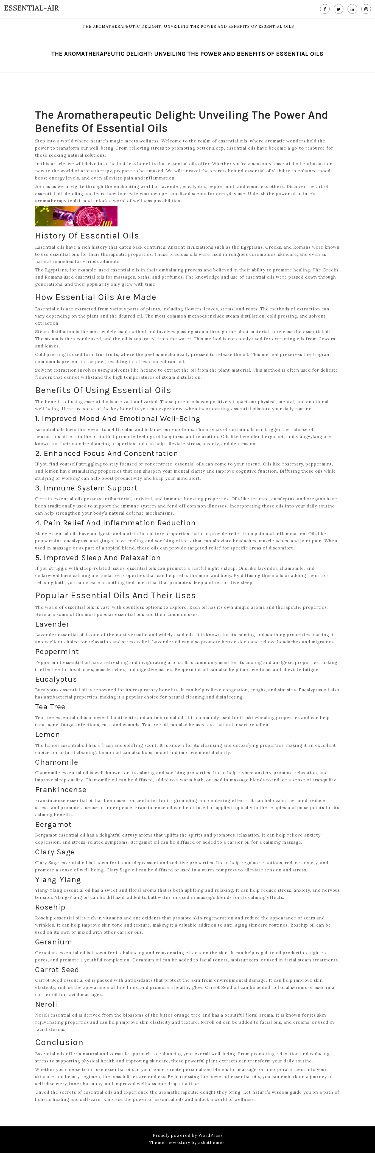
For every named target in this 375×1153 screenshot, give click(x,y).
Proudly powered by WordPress (188, 1135)
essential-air (31, 8)
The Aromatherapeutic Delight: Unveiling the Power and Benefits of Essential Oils (188, 26)
